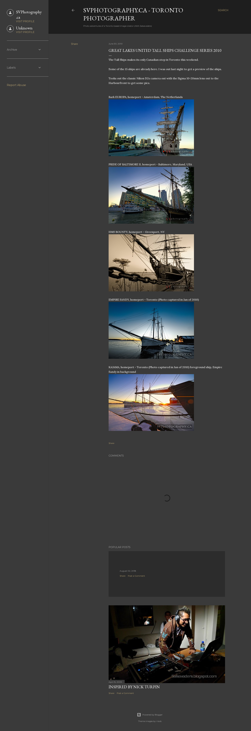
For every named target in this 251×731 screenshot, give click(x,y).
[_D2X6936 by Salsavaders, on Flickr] (151, 290)
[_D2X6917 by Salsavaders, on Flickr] (151, 222)
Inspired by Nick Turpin (134, 686)
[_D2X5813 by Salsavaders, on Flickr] (151, 430)
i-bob (159, 721)
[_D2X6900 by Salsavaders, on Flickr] (151, 155)
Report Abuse (16, 85)
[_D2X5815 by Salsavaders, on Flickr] (151, 357)
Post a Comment (136, 576)
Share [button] (74, 43)
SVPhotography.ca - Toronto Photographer (133, 14)
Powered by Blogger (152, 714)
